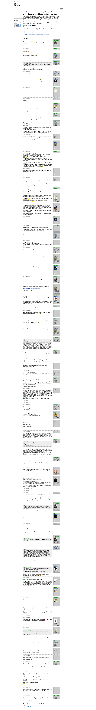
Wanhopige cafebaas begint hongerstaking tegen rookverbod (48, 12)
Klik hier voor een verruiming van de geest (31, 288)
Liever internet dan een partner (29, 30)
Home (15, 11)
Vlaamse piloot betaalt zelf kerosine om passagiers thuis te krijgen (36, 31)
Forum (15, 12)
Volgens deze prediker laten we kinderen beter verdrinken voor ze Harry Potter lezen (40, 28)
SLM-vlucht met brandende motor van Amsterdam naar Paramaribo (36, 34)
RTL (30, 25)
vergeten (19, 26)
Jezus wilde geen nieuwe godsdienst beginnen (32, 29)
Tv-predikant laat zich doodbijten (30, 27)
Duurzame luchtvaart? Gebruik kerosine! (31, 32)
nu (26, 705)
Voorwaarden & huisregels (16, 28)
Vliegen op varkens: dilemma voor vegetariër (32, 33)
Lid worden (16, 13)
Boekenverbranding (27, 591)
